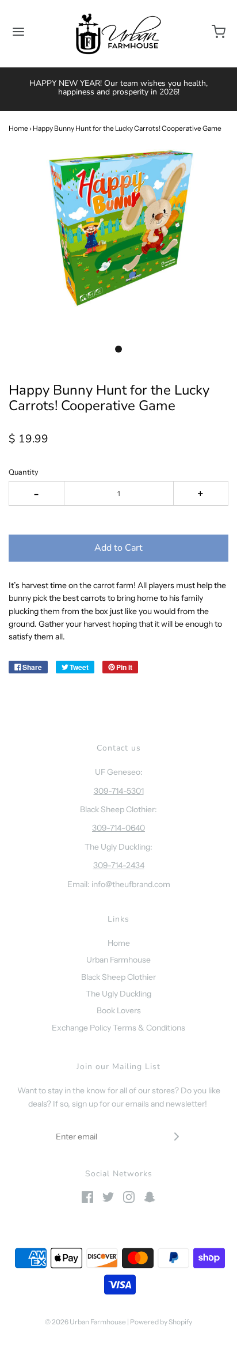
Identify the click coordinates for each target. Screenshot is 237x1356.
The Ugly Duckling (118, 993)
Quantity (24, 472)
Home (18, 128)
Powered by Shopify (161, 1321)
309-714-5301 (119, 791)
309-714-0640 (118, 828)
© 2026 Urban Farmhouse (86, 1321)
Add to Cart (118, 547)
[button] (118, 241)
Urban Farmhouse (118, 959)
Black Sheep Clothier (118, 977)
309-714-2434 (118, 865)
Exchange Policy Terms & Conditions (118, 1027)
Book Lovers (119, 1010)
